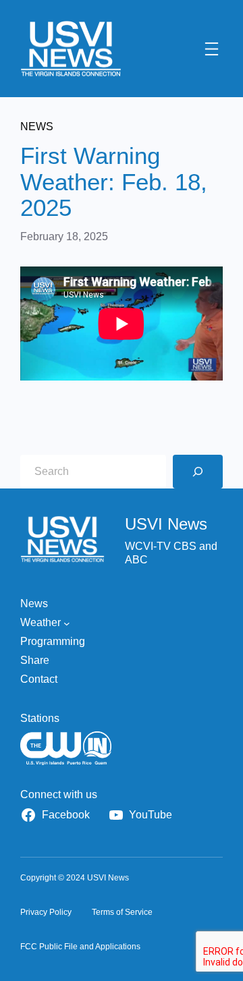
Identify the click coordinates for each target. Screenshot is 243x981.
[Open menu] (211, 49)
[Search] (198, 471)
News (36, 126)
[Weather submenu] (66, 622)
